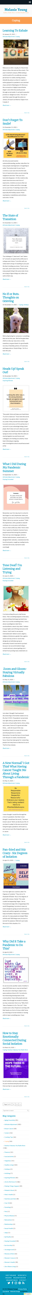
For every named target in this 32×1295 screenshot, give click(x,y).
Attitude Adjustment (9, 36)
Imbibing (8, 1173)
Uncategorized (10, 1249)
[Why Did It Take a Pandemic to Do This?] (16, 970)
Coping (17, 36)
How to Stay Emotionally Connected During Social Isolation (14, 1038)
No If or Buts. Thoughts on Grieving (11, 297)
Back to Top (26, 112)
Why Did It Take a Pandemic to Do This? (14, 945)
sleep (7, 1232)
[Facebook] (12, 1283)
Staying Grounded (8, 479)
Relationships (9, 1224)
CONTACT (22, 1280)
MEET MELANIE (11, 1275)
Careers (8, 1133)
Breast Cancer (10, 1128)
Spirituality (9, 1237)
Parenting (8, 1207)
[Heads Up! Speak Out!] (16, 398)
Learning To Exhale (15, 30)
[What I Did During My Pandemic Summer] (16, 497)
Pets (7, 1211)
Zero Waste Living (11, 1266)
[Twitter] (9, 1283)
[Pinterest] (19, 1283)
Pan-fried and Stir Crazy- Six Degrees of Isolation (15, 853)
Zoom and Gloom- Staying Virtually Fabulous (15, 672)
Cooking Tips (10, 1137)
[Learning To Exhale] (16, 52)
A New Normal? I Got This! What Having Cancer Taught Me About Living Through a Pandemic (16, 770)
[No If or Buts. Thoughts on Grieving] (16, 320)
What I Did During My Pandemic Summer (14, 467)
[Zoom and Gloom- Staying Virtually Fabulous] (16, 697)
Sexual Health (9, 1228)
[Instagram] (16, 1283)
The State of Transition (10, 217)
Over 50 (8, 1203)
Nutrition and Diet (11, 1199)
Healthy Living (10, 1165)
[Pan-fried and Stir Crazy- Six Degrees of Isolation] (16, 876)
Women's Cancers (11, 1258)
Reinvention (9, 1220)
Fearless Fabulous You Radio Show (17, 1050)
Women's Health (11, 1262)
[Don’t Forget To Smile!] (16, 145)
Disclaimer (6, 1291)
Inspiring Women (8, 380)
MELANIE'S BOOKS (19, 1278)
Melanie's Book (10, 1190)
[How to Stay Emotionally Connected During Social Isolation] (16, 1065)
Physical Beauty (10, 1215)
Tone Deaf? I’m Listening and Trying (12, 568)
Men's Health (9, 1194)
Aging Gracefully (11, 1120)
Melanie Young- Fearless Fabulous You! (16, 11)
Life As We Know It (12, 1182)
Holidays (26, 304)
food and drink (10, 1156)
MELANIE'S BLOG (12, 1280)
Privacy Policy (22, 1289)
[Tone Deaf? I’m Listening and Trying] (16, 598)
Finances (8, 1152)
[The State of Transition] (16, 240)
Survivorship (9, 1245)
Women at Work (10, 1254)
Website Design (15, 1291)
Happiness (9, 1160)
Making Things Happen (13, 1186)
